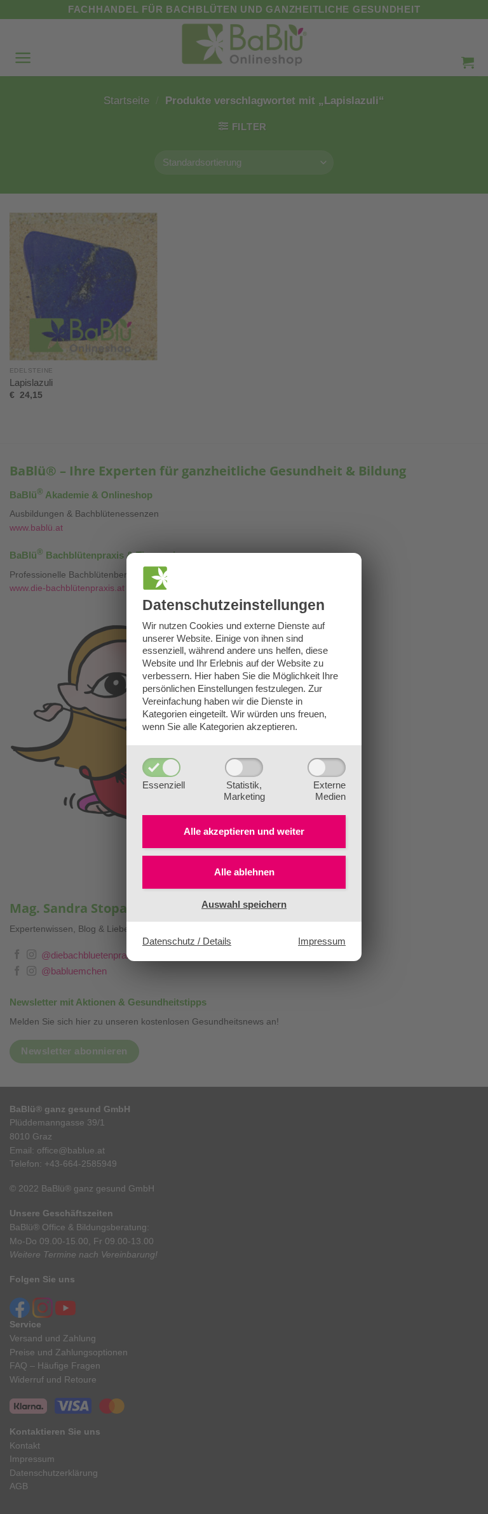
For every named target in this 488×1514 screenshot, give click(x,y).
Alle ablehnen (244, 872)
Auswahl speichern (244, 904)
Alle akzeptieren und (244, 831)
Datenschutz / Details (186, 941)
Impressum (322, 941)
